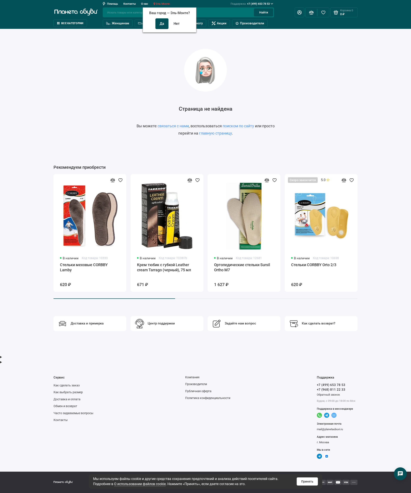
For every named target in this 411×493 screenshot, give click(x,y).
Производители (252, 23)
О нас (144, 3)
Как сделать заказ (67, 385)
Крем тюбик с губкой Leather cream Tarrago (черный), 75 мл (164, 267)
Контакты (129, 3)
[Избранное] (323, 12)
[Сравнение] (311, 12)
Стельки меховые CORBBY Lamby (84, 267)
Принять (307, 481)
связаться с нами (173, 126)
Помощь (112, 3)
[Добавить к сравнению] (112, 180)
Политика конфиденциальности (207, 398)
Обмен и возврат (65, 406)
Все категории (72, 23)
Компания (192, 377)
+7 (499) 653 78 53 (250, 3)
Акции (221, 23)
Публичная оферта (198, 391)
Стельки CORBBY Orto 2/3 (313, 265)
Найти (263, 12)
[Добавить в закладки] (120, 180)
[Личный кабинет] (299, 12)
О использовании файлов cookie (140, 484)
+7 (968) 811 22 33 (331, 390)
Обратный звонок (328, 394)
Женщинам (120, 23)
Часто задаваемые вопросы (73, 413)
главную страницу (215, 133)
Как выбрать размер (68, 392)
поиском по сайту (238, 126)
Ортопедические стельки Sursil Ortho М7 (242, 267)
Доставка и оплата (67, 399)
